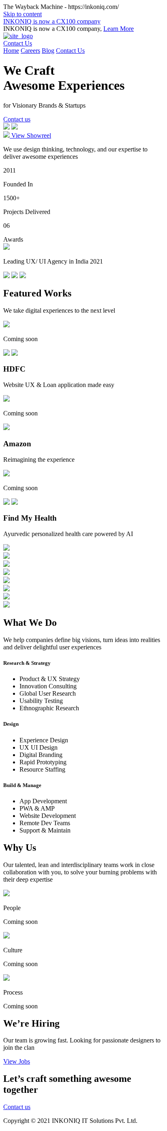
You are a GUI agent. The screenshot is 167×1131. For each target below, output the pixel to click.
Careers (30, 50)
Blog (48, 50)
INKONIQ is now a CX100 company (52, 21)
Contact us (16, 119)
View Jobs (16, 1061)
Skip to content (22, 14)
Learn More (118, 28)
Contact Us (17, 43)
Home (11, 50)
